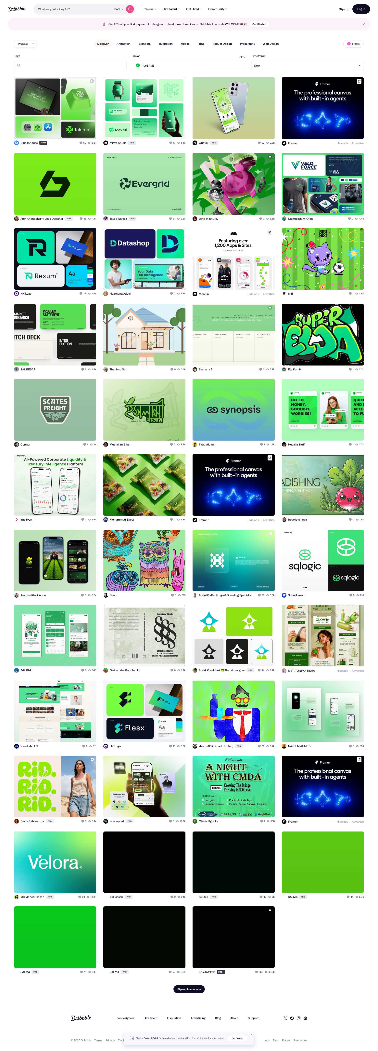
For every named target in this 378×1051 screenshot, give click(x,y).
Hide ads (342, 143)
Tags (17, 56)
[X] (285, 1018)
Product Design (222, 43)
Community (216, 9)
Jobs (267, 1040)
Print (200, 43)
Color (136, 56)
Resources (300, 1040)
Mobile (185, 43)
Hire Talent (170, 9)
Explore (149, 9)
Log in (361, 9)
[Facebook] (292, 1018)
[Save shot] (81, 131)
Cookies (123, 1040)
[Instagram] (298, 1018)
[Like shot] (89, 131)
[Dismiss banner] (252, 1034)
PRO (43, 142)
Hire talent (151, 1018)
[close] (364, 24)
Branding (144, 43)
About (234, 1018)
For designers (125, 1018)
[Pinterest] (305, 1018)
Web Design (271, 43)
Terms (98, 1040)
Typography (247, 43)
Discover (103, 43)
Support (253, 1018)
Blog (218, 1018)
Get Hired (192, 9)
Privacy (110, 1040)
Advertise (358, 143)
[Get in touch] (73, 131)
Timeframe (258, 56)
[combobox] (71, 9)
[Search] (130, 9)
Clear (242, 57)
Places (286, 1040)
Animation (124, 43)
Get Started (259, 24)
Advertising (198, 1018)
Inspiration (174, 1018)
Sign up (344, 9)
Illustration (165, 43)
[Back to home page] (16, 9)
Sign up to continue (189, 989)
